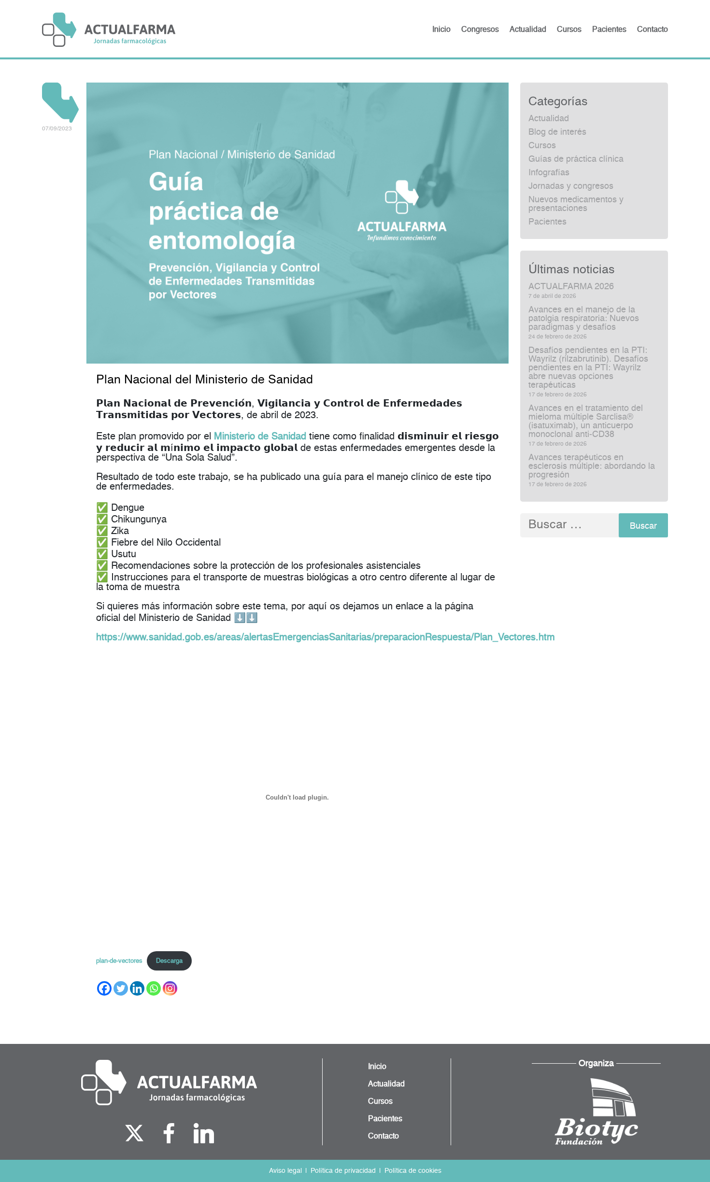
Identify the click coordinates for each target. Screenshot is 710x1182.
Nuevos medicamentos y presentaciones (576, 204)
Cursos (542, 145)
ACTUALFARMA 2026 (571, 286)
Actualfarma (108, 30)
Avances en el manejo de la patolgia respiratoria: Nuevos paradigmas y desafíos (583, 319)
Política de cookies (412, 1171)
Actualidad (548, 118)
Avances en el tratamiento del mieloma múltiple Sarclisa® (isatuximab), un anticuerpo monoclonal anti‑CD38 (585, 421)
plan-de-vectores (119, 961)
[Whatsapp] (153, 988)
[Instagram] (170, 988)
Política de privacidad (343, 1171)
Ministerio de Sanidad (260, 437)
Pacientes (547, 222)
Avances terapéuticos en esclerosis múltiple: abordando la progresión (591, 466)
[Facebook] (104, 988)
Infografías (548, 173)
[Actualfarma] (169, 1082)
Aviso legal (285, 1171)
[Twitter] (121, 988)
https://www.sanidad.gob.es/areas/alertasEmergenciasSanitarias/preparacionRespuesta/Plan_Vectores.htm (325, 638)
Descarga (169, 961)
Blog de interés (557, 132)
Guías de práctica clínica (576, 159)
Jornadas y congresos (570, 186)
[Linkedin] (137, 988)
